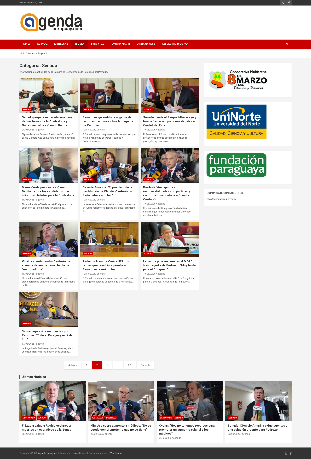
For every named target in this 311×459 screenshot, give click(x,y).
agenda (40, 129)
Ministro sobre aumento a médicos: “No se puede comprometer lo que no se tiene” (121, 427)
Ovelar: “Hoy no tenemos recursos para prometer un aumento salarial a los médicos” (187, 429)
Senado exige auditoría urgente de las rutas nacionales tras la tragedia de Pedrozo (108, 121)
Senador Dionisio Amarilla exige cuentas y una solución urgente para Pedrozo (257, 427)
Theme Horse (78, 453)
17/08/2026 (28, 343)
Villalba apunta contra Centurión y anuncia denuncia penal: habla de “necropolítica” (46, 265)
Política (42, 44)
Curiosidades (146, 44)
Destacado (29, 418)
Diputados (61, 44)
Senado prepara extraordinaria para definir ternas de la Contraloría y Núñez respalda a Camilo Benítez (47, 121)
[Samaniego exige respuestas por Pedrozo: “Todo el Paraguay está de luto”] (48, 309)
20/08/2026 (28, 129)
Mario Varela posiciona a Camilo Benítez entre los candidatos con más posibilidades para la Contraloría (48, 191)
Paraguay (97, 44)
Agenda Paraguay (47, 453)
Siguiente (145, 365)
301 (130, 365)
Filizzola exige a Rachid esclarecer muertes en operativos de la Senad (46, 427)
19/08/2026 (89, 129)
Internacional (121, 44)
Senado (80, 44)
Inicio (26, 44)
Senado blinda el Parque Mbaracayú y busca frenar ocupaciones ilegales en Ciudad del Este (169, 121)
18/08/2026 (149, 273)
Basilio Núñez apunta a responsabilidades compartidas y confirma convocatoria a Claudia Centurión (166, 193)
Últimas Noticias (34, 377)
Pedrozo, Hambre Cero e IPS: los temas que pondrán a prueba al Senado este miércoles (106, 265)
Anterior (72, 365)
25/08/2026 (28, 434)
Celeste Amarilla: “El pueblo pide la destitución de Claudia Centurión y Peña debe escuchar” (107, 191)
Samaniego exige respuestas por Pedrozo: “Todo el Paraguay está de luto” (47, 335)
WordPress (116, 453)
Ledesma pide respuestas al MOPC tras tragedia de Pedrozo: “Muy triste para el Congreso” (169, 265)
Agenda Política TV (174, 44)
